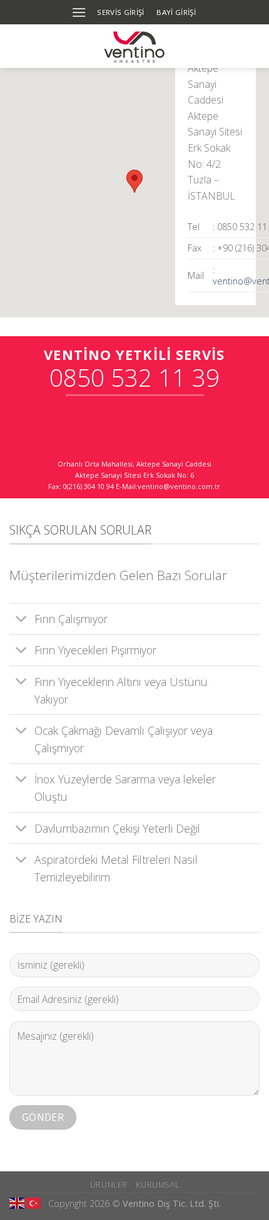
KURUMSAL (157, 1184)
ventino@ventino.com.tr (179, 486)
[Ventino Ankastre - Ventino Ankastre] (135, 46)
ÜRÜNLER (109, 1184)
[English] (17, 1202)
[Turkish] (34, 1202)
